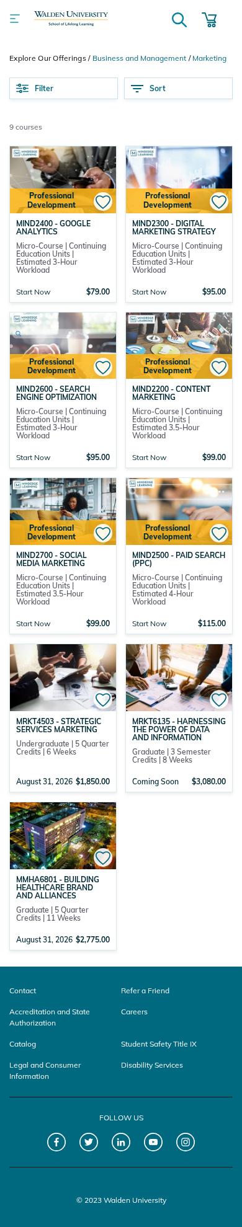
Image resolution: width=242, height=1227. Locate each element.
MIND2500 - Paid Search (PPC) (178, 559)
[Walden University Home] (71, 18)
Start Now (33, 291)
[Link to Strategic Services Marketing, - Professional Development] (63, 676)
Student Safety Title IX (159, 1043)
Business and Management (139, 58)
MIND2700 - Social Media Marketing (51, 559)
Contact (22, 990)
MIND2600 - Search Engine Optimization (56, 393)
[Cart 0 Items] (209, 18)
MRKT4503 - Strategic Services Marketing (58, 725)
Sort (158, 88)
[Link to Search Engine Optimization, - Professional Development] (63, 345)
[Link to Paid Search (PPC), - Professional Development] (179, 510)
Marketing (209, 58)
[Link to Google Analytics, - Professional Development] (63, 178)
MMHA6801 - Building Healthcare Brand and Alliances (57, 887)
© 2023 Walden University (121, 1200)
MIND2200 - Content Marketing (171, 393)
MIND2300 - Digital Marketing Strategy (174, 227)
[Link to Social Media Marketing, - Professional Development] (63, 510)
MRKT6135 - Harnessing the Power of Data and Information (179, 729)
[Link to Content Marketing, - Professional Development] (179, 345)
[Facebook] (56, 1142)
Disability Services (152, 1065)
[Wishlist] (103, 201)
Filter (44, 88)
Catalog (22, 1043)
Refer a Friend (145, 990)
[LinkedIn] (121, 1142)
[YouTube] (153, 1142)
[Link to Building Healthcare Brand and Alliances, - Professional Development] (63, 834)
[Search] (179, 18)
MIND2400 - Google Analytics (53, 227)
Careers (134, 1011)
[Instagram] (185, 1142)
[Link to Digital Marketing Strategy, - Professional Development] (179, 178)
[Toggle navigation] (14, 19)
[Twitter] (89, 1142)
